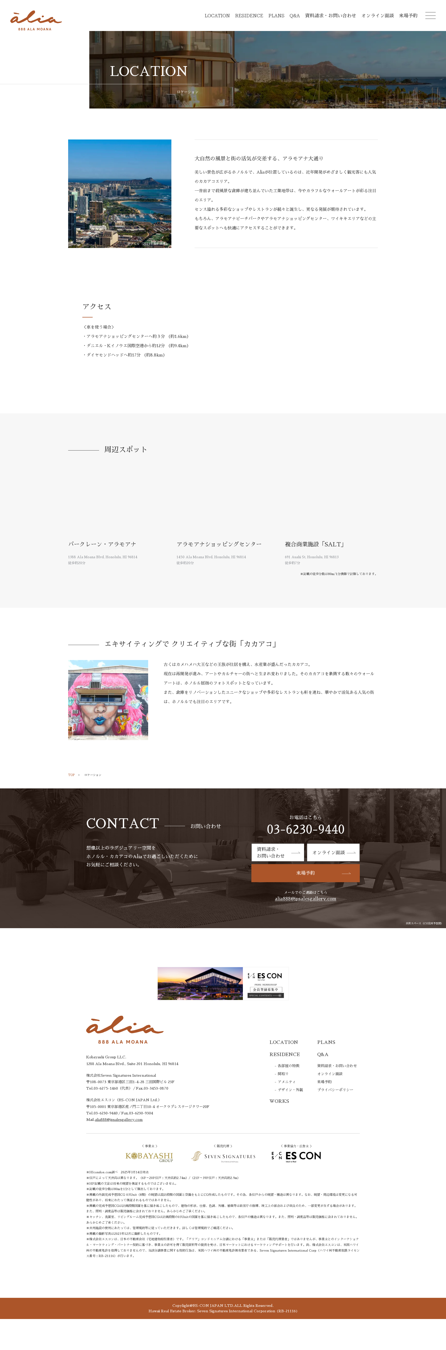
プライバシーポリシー (335, 1090)
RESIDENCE (249, 15)
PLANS (276, 15)
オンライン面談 (377, 15)
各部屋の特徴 (288, 1066)
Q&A (295, 15)
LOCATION (217, 15)
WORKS (279, 1101)
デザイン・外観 (290, 1090)
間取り (283, 1074)
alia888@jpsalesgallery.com (305, 898)
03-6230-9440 (306, 830)
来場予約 (408, 15)
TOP (71, 775)
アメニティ (287, 1082)
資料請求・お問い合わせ (330, 15)
